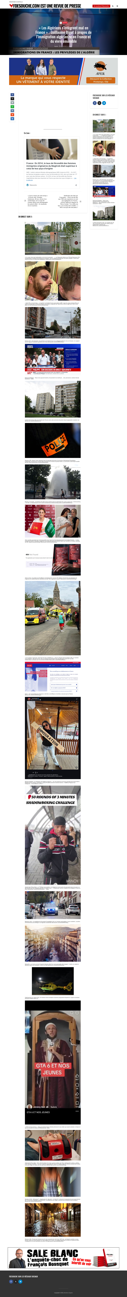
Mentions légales (68, 1292)
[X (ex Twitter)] (99, 103)
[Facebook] (95, 103)
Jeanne (56, 46)
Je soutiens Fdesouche (101, 6)
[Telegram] (104, 103)
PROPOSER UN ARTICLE (16, 2)
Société (65, 22)
